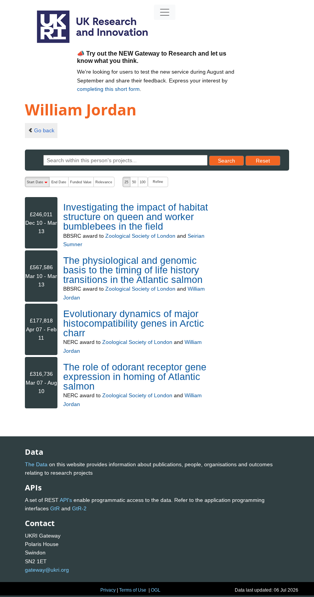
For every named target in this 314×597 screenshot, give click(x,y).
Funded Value (81, 182)
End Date (58, 182)
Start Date (38, 183)
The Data (36, 464)
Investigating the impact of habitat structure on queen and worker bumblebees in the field (135, 217)
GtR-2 (79, 508)
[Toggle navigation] (164, 12)
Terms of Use (132, 590)
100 (143, 182)
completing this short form (108, 89)
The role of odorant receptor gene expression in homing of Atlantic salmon (134, 376)
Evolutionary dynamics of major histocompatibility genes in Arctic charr (133, 323)
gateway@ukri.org (47, 570)
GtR (55, 508)
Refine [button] (158, 182)
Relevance (103, 182)
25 (126, 182)
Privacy (108, 590)
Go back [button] (44, 130)
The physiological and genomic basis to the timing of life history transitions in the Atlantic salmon (133, 270)
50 (134, 182)
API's (66, 500)
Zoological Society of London (140, 236)
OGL (155, 590)
